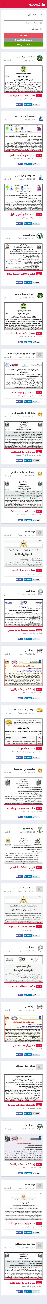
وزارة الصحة (30, 532)
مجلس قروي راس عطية (24, 769)
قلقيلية (6, 773)
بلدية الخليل (30, 650)
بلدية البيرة (30, 1125)
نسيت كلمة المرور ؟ (23, 40)
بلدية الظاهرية (28, 235)
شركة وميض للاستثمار (25, 1066)
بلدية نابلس (30, 591)
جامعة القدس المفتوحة (25, 57)
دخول (24, 35)
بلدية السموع (29, 828)
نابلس (6, 595)
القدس (6, 713)
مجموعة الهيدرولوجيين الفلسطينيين (25, 117)
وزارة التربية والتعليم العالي (23, 413)
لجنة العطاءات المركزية (25, 1244)
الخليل (6, 238)
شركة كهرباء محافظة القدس (22, 710)
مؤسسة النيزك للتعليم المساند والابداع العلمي (20, 355)
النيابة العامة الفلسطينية (24, 888)
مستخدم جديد (23, 44)
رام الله (6, 60)
